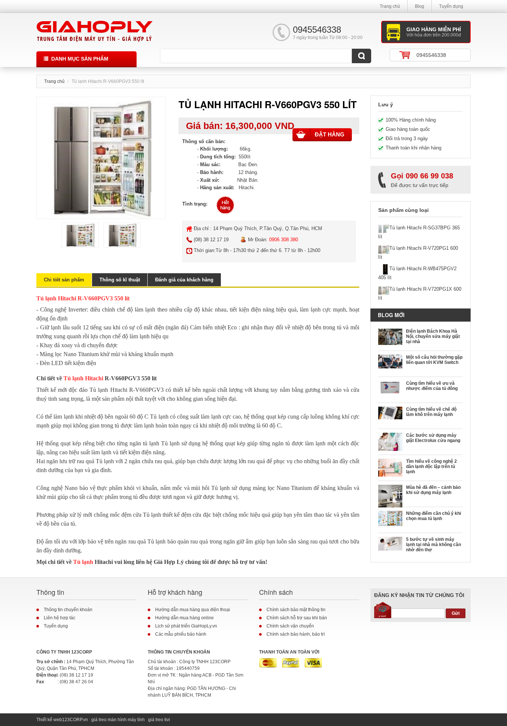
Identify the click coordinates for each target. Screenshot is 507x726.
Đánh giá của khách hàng (184, 280)
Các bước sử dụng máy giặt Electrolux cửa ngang (433, 438)
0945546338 (431, 55)
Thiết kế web (49, 719)
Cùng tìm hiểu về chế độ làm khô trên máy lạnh (431, 412)
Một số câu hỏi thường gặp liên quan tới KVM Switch (434, 360)
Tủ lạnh (83, 562)
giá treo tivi (159, 719)
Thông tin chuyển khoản (68, 609)
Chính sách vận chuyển (290, 626)
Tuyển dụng (451, 6)
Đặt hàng (329, 134)
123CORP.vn (75, 719)
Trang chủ (390, 6)
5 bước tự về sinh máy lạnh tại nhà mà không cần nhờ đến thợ (433, 544)
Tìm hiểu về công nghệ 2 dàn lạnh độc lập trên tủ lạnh (431, 466)
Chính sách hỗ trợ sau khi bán (296, 617)
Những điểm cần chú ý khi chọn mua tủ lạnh (433, 516)
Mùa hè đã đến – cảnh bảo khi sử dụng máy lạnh (433, 490)
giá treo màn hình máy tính (118, 719)
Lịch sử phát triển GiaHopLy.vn (186, 626)
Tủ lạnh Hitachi (83, 378)
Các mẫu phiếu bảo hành (180, 634)
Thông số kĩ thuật (119, 280)
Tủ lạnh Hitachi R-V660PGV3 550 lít (83, 298)
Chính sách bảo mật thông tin (296, 609)
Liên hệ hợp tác (59, 617)
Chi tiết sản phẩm (64, 280)
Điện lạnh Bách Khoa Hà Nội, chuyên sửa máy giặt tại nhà (433, 336)
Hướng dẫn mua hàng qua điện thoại (192, 609)
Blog (419, 6)
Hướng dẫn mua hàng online (184, 617)
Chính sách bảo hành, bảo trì (295, 634)
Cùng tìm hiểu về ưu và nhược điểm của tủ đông (432, 386)
